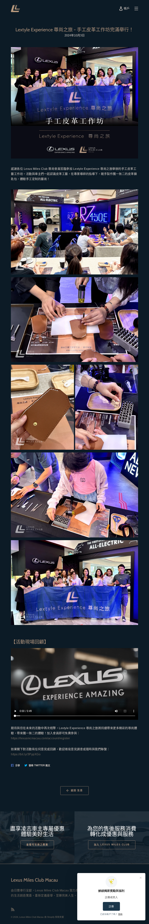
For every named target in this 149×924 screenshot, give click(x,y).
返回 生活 (77, 790)
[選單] (136, 9)
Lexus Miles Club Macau (31, 917)
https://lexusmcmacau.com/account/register (40, 738)
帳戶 (127, 9)
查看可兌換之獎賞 (37, 844)
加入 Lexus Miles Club (111, 844)
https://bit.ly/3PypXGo (26, 754)
